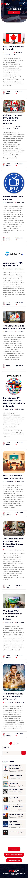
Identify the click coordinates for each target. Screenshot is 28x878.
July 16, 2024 (20, 702)
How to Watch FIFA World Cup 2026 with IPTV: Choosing (16, 767)
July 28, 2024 (20, 331)
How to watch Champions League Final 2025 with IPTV (15, 823)
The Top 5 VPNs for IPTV (16, 775)
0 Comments (9, 202)
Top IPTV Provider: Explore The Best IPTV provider (13, 696)
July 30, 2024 (20, 269)
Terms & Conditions (14, 860)
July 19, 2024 (20, 481)
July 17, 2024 (20, 622)
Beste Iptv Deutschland (16, 831)
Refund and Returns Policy (14, 854)
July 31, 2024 (20, 202)
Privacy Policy (14, 849)
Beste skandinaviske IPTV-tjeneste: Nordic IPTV (16, 806)
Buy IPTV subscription (16, 814)
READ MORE (19, 91)
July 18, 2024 (20, 549)
